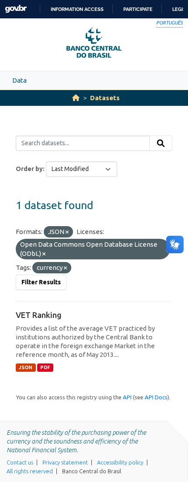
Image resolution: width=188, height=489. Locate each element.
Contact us (20, 462)
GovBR (16, 9)
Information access (77, 9)
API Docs (156, 397)
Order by (29, 168)
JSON (25, 367)
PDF (45, 367)
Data (19, 80)
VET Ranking (39, 315)
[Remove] (67, 232)
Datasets (105, 97)
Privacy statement (65, 462)
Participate (138, 9)
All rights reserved (30, 471)
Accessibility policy (120, 462)
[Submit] (161, 143)
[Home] (76, 97)
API (127, 397)
